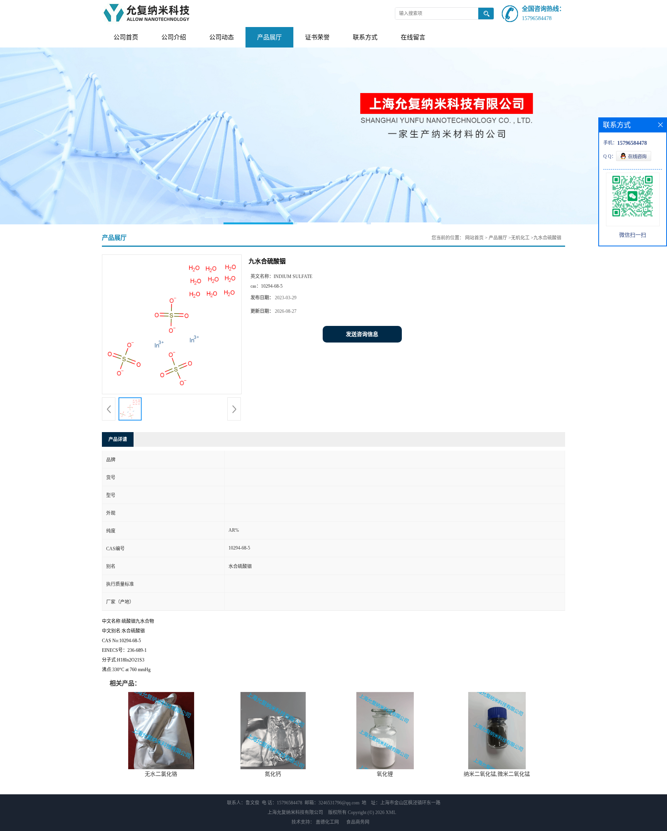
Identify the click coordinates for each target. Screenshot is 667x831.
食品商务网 (357, 822)
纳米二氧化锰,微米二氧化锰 (497, 774)
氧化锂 (385, 774)
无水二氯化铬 (161, 774)
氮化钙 (273, 774)
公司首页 (125, 37)
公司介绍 (173, 37)
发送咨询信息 (362, 334)
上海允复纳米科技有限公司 (295, 812)
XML (391, 812)
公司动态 (221, 37)
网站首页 (474, 238)
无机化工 (520, 238)
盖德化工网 (327, 822)
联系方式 (365, 37)
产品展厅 (269, 37)
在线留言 (413, 37)
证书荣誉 (317, 37)
